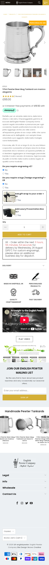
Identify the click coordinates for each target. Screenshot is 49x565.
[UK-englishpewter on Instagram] (22, 503)
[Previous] (4, 42)
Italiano (7, 531)
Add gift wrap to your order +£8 (29, 195)
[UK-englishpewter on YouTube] (31, 503)
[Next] (44, 42)
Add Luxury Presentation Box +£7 (29, 210)
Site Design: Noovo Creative (29, 547)
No (6, 169)
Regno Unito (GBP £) (13, 538)
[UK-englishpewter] (24, 2)
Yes (6, 173)
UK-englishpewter (21, 544)
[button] (24, 96)
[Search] (39, 2)
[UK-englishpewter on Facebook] (17, 503)
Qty (4, 222)
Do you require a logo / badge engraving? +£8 (23, 179)
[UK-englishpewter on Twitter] (27, 503)
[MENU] (1, 2)
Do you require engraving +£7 (17, 166)
